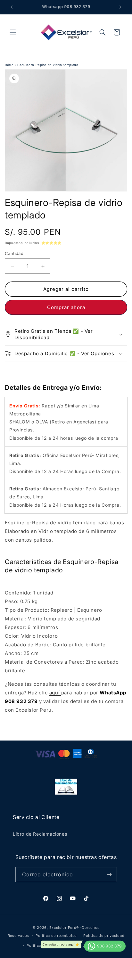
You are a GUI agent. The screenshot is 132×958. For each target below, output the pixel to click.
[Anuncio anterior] (12, 7)
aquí (55, 693)
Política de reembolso (56, 935)
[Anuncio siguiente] (120, 7)
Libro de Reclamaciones (40, 834)
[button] (13, 32)
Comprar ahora (66, 307)
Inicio (9, 65)
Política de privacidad (103, 935)
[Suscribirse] (110, 874)
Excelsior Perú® (64, 927)
